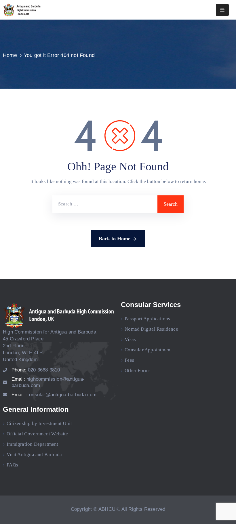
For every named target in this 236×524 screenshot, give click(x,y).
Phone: (36, 370)
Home (10, 55)
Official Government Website (37, 434)
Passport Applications (147, 318)
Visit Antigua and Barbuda (34, 454)
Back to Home (114, 238)
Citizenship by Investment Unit (39, 423)
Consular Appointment (148, 349)
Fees (129, 360)
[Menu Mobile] (222, 10)
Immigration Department (32, 444)
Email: (54, 394)
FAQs (12, 465)
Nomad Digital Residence (151, 329)
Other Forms (138, 370)
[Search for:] (104, 204)
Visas (130, 339)
